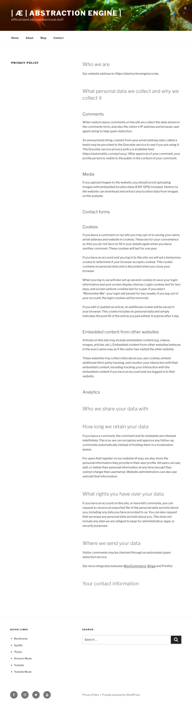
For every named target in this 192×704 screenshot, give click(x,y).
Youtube (19, 665)
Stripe (151, 566)
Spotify (18, 645)
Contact (58, 37)
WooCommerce (135, 566)
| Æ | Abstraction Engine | (66, 13)
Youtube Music (23, 671)
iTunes (18, 651)
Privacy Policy (90, 694)
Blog (43, 37)
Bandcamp (20, 638)
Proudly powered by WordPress (121, 694)
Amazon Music (23, 658)
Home (15, 37)
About (29, 37)
